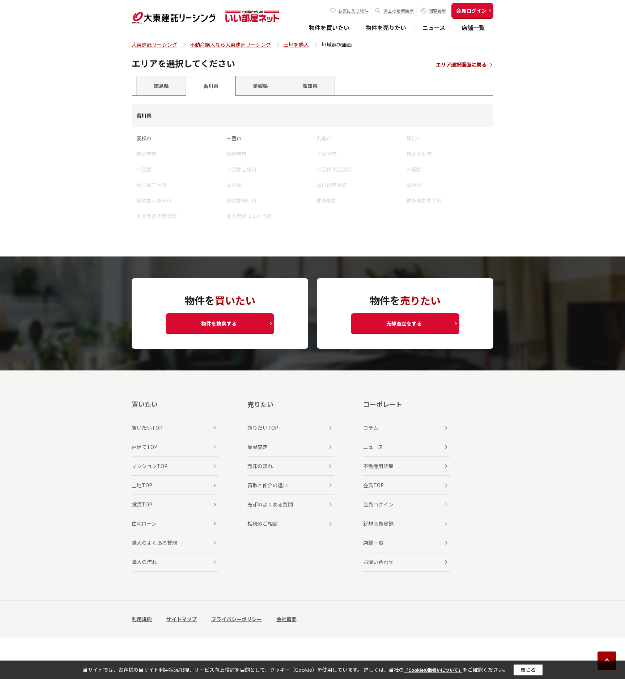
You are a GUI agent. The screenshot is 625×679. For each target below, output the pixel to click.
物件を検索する (219, 323)
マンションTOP (149, 466)
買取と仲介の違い (267, 485)
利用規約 (142, 619)
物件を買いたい (329, 27)
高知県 (310, 85)
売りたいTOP (262, 427)
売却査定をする (404, 323)
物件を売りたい (386, 27)
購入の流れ (144, 561)
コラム (370, 427)
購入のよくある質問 (154, 542)
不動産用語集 (378, 466)
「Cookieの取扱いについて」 (433, 670)
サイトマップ (181, 619)
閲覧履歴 (437, 11)
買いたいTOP (147, 427)
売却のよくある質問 (270, 504)
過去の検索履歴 (398, 11)
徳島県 (161, 85)
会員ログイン (471, 10)
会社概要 (286, 619)
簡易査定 (257, 446)
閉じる (528, 669)
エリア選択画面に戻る (461, 64)
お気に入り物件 (353, 11)
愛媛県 (260, 85)
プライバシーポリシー (236, 619)
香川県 (210, 85)
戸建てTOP (144, 446)
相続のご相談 (262, 523)
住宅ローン (144, 523)
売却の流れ (260, 466)
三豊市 (234, 138)
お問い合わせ (378, 561)
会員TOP (373, 485)
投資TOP (142, 504)
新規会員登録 (378, 523)
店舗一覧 (473, 27)
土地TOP (142, 485)
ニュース (433, 27)
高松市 (144, 138)
